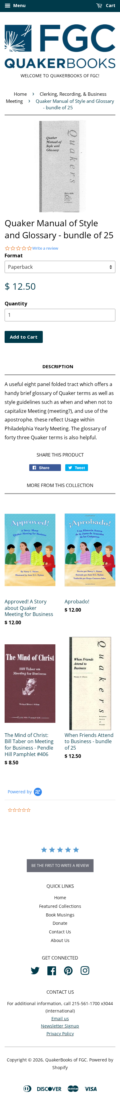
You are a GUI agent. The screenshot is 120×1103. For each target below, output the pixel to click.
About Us (60, 940)
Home (20, 94)
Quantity (16, 303)
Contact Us (60, 932)
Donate (60, 923)
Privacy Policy (60, 1034)
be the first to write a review (60, 865)
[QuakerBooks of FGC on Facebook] (51, 970)
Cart (110, 5)
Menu (19, 5)
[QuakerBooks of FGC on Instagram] (85, 970)
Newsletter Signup (60, 1026)
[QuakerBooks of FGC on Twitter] (35, 970)
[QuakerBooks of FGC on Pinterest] (68, 970)
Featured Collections (60, 906)
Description (57, 366)
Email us (60, 1018)
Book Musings (60, 915)
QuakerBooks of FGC (66, 1060)
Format (14, 255)
